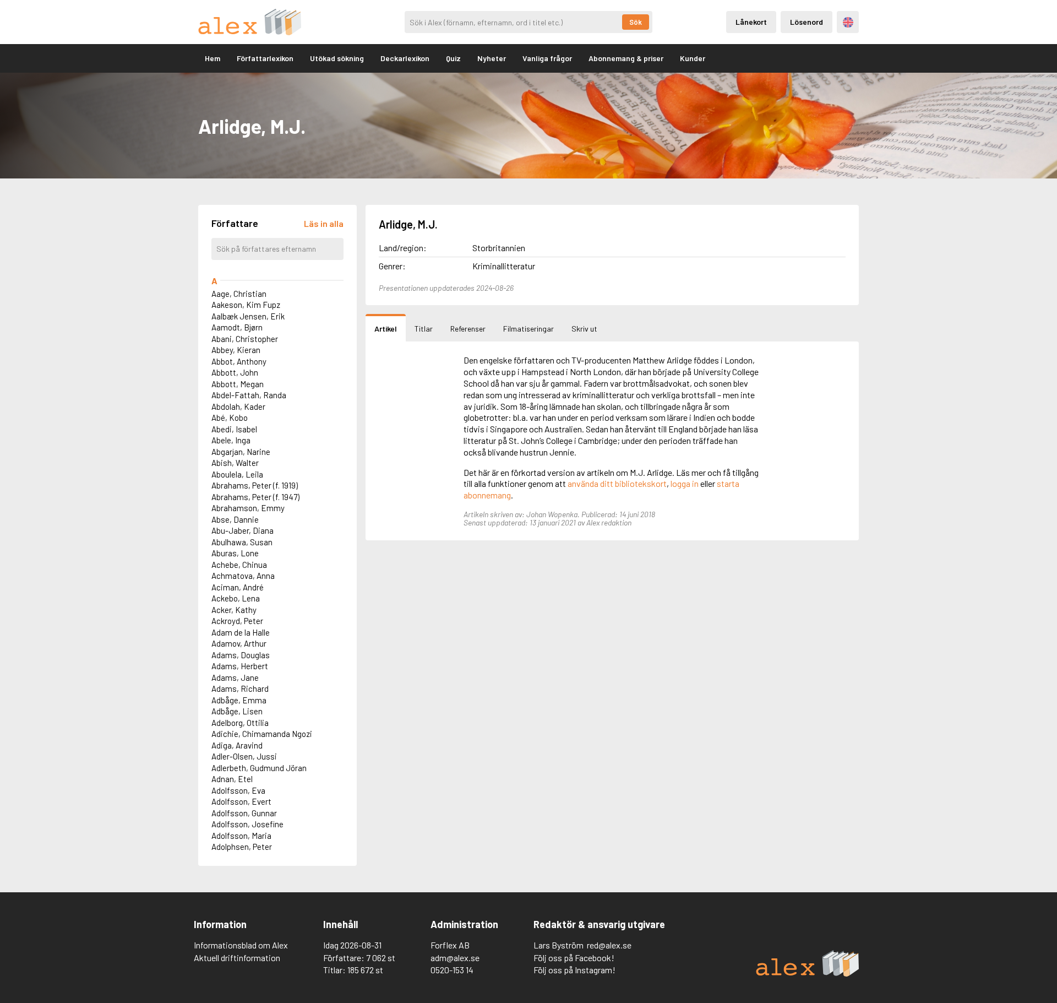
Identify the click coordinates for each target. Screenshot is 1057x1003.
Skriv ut (584, 328)
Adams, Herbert (239, 666)
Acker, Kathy (234, 610)
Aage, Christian (238, 294)
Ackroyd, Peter (237, 621)
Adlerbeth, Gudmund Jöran (259, 768)
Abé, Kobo (229, 417)
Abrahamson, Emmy (248, 508)
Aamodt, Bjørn (237, 327)
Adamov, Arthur (238, 643)
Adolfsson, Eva (238, 790)
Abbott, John (234, 372)
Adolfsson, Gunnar (244, 813)
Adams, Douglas (240, 655)
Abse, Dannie (235, 519)
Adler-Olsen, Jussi (244, 756)
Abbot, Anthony (238, 361)
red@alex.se (609, 945)
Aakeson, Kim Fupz (245, 305)
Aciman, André (237, 587)
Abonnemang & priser (626, 58)
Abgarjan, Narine (240, 452)
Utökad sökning (337, 58)
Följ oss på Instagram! (574, 969)
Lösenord (806, 21)
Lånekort (751, 21)
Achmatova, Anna (243, 576)
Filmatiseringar (528, 328)
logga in (685, 483)
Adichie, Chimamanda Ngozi (261, 734)
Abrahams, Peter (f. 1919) (254, 485)
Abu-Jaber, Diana (242, 530)
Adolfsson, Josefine (247, 824)
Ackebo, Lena (235, 598)
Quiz (453, 58)
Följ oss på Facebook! (573, 957)
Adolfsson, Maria (241, 836)
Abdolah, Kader (238, 406)
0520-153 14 (452, 969)
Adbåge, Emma (238, 700)
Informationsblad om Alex (241, 945)
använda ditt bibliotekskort (617, 483)
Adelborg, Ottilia (240, 723)
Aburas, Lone (235, 553)
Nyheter (491, 58)
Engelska (848, 22)
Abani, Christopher (244, 339)
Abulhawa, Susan (242, 542)
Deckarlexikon (404, 58)
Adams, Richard (240, 688)
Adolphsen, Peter (241, 847)
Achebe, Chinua (239, 565)
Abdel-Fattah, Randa (248, 395)
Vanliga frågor (547, 58)
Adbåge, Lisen (237, 711)
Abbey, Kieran (235, 350)
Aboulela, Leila (237, 474)
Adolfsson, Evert (241, 801)
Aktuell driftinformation (237, 957)
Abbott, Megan (237, 384)
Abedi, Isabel (234, 429)
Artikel (385, 328)
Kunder (692, 58)
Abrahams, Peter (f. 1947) (255, 497)
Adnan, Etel (232, 779)
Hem (212, 58)
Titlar (424, 328)
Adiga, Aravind (237, 745)
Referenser (468, 328)
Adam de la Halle (240, 632)
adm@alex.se (455, 957)
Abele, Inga (230, 440)
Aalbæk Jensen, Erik (248, 316)
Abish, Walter (235, 463)
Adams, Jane (235, 677)
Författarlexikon (265, 58)
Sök (635, 22)
